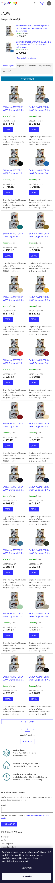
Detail (8, 129)
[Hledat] (35, 3)
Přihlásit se (9, 824)
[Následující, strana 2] (27, 729)
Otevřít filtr (27, 79)
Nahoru (28, 741)
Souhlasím (26, 876)
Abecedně (7, 71)
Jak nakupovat (7, 843)
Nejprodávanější (45, 65)
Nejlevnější (21, 65)
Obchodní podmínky (9, 847)
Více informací (21, 861)
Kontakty (5, 837)
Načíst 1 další (27, 722)
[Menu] (49, 3)
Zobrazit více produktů (26, 58)
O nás (3, 840)
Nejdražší (32, 65)
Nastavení (27, 867)
